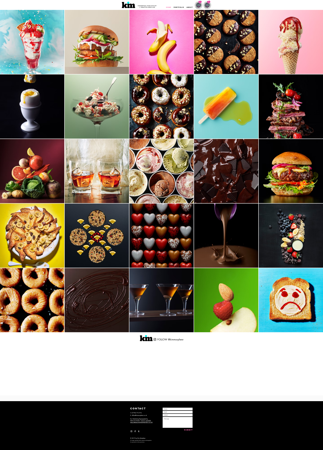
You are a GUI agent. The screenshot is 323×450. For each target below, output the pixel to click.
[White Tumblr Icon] (139, 431)
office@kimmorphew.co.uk (139, 415)
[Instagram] (155, 339)
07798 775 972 (137, 413)
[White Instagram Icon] (131, 431)
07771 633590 (146, 421)
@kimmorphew (175, 339)
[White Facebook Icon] (135, 431)
